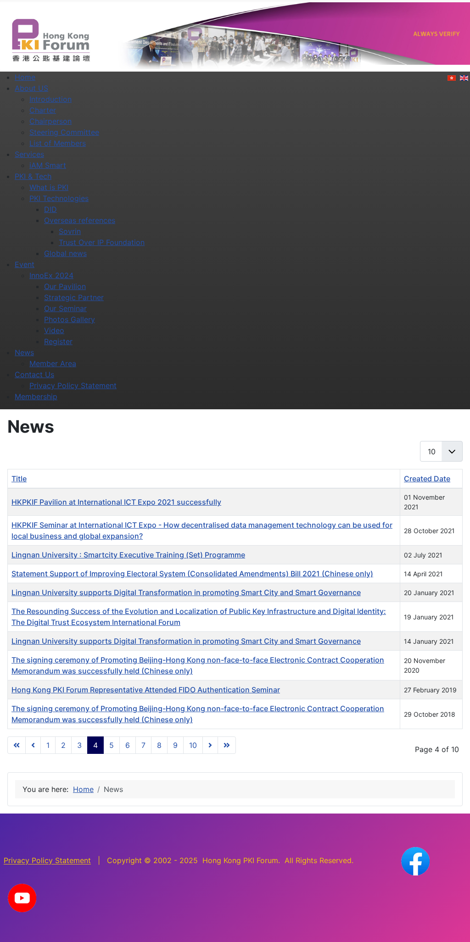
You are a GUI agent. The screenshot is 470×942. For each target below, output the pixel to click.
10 (193, 745)
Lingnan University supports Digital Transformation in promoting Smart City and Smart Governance (186, 592)
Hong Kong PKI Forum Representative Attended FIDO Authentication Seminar (145, 689)
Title (19, 478)
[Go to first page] (16, 745)
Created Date (427, 478)
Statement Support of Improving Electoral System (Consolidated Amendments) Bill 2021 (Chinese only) (192, 573)
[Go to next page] (210, 745)
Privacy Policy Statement (47, 860)
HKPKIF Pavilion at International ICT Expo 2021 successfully (116, 502)
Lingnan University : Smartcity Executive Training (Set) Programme (128, 554)
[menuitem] (25, 77)
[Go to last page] (227, 745)
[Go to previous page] (33, 745)
